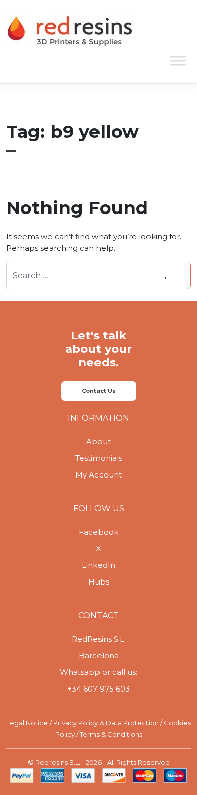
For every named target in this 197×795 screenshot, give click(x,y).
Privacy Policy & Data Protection (106, 723)
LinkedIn (98, 565)
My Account (98, 475)
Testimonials (98, 458)
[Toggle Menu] (178, 60)
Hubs (98, 582)
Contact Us (99, 390)
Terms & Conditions (111, 734)
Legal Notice (27, 723)
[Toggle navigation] (177, 32)
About (98, 441)
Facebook (98, 532)
